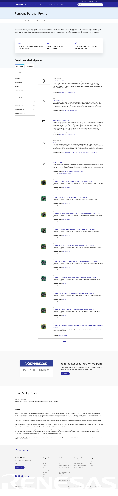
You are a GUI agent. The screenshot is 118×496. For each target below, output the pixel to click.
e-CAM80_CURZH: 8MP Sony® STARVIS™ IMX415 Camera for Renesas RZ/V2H (72, 293)
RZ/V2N (68, 203)
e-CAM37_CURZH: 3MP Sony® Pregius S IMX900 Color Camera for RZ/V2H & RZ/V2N (74, 261)
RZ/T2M (68, 90)
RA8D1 (71, 110)
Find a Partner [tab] (29, 66)
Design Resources (18, 9)
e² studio (61, 461)
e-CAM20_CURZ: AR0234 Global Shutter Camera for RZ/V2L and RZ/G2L (71, 181)
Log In (102, 1)
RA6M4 (68, 171)
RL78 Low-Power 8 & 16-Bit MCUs (70, 152)
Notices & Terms (72, 486)
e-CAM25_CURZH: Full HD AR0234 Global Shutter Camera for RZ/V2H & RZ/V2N (73, 245)
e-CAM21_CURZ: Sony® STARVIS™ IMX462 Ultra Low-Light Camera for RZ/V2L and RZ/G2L (76, 213)
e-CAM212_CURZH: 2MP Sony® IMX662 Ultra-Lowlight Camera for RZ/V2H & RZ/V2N (74, 229)
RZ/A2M (75, 110)
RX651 (68, 110)
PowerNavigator (62, 475)
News (44, 467)
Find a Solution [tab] (19, 66)
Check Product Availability (80, 465)
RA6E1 (71, 171)
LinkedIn (28, 476)
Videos (44, 476)
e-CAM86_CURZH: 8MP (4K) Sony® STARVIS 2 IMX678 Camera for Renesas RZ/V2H (74, 277)
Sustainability (46, 470)
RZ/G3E (64, 315)
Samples (92, 1)
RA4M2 (78, 171)
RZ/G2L (68, 187)
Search (90, 4)
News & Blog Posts (42, 21)
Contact (45, 472)
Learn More (65, 373)
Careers (45, 463)
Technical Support (78, 461)
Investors (45, 465)
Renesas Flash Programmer (65, 465)
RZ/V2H (64, 203)
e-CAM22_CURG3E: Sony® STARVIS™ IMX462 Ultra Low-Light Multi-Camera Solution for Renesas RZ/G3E (78, 326)
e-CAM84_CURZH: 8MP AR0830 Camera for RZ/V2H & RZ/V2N (69, 197)
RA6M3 (64, 110)
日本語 (91, 465)
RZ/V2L (64, 187)
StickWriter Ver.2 (57, 142)
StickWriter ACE (57, 162)
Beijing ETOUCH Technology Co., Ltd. (67, 92)
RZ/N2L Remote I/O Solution (60, 120)
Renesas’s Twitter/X (19, 476)
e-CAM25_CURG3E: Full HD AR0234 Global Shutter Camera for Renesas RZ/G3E (73, 309)
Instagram (25, 476)
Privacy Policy (80, 486)
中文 (91, 463)
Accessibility (86, 486)
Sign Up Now (19, 467)
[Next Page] (77, 341)
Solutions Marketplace (28, 21)
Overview (17, 21)
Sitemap (92, 486)
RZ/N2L (64, 90)
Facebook (22, 476)
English (91, 461)
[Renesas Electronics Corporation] (19, 5)
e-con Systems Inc (63, 189)
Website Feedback (99, 486)
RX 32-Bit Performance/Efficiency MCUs (88, 152)
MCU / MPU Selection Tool (64, 467)
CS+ (60, 463)
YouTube (16, 476)
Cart (97, 1)
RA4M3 (75, 171)
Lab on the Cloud (62, 478)
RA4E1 (82, 171)
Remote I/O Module (58, 80)
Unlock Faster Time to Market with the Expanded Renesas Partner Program (36, 401)
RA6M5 (64, 171)
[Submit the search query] (16, 72)
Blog (44, 474)
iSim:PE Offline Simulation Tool (65, 470)
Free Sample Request (79, 463)
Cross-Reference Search (64, 480)
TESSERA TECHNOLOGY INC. (65, 155)
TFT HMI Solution (57, 100)
